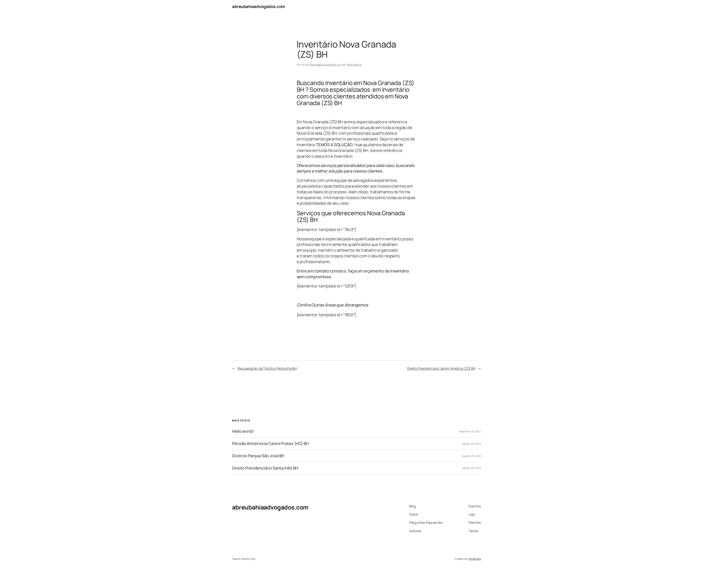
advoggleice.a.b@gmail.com (326, 64)
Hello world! (243, 431)
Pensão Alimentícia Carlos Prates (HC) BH (270, 443)
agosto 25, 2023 (471, 443)
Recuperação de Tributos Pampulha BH (267, 368)
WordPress (474, 559)
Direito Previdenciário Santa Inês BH (265, 468)
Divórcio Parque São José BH (258, 456)
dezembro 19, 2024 (470, 431)
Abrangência (354, 64)
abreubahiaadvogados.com (258, 6)
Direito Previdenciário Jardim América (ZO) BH (441, 368)
